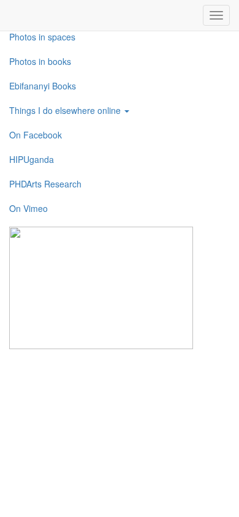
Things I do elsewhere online (66, 110)
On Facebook (35, 135)
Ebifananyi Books (42, 86)
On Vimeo (28, 208)
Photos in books (40, 61)
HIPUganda (31, 159)
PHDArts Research (45, 184)
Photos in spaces (42, 37)
